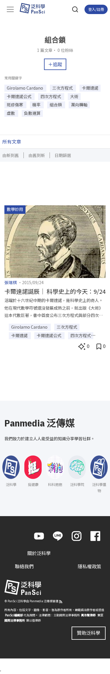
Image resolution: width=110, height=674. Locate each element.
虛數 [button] (11, 113)
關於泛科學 (39, 553)
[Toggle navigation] (10, 9)
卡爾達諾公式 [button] (19, 96)
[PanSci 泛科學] (35, 8)
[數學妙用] (55, 240)
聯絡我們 (24, 566)
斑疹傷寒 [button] (15, 105)
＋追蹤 (55, 64)
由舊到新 (36, 155)
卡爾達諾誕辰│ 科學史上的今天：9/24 (55, 291)
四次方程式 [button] (51, 96)
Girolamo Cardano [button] (25, 88)
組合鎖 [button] (56, 105)
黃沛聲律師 (88, 615)
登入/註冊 (96, 9)
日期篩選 (63, 155)
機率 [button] (36, 105)
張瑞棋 (10, 282)
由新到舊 (10, 155)
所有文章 (11, 141)
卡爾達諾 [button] (90, 88)
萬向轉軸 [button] (79, 105)
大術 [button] (74, 96)
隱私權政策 (89, 566)
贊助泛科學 (88, 632)
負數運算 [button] (32, 113)
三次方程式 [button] (63, 88)
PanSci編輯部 (14, 615)
